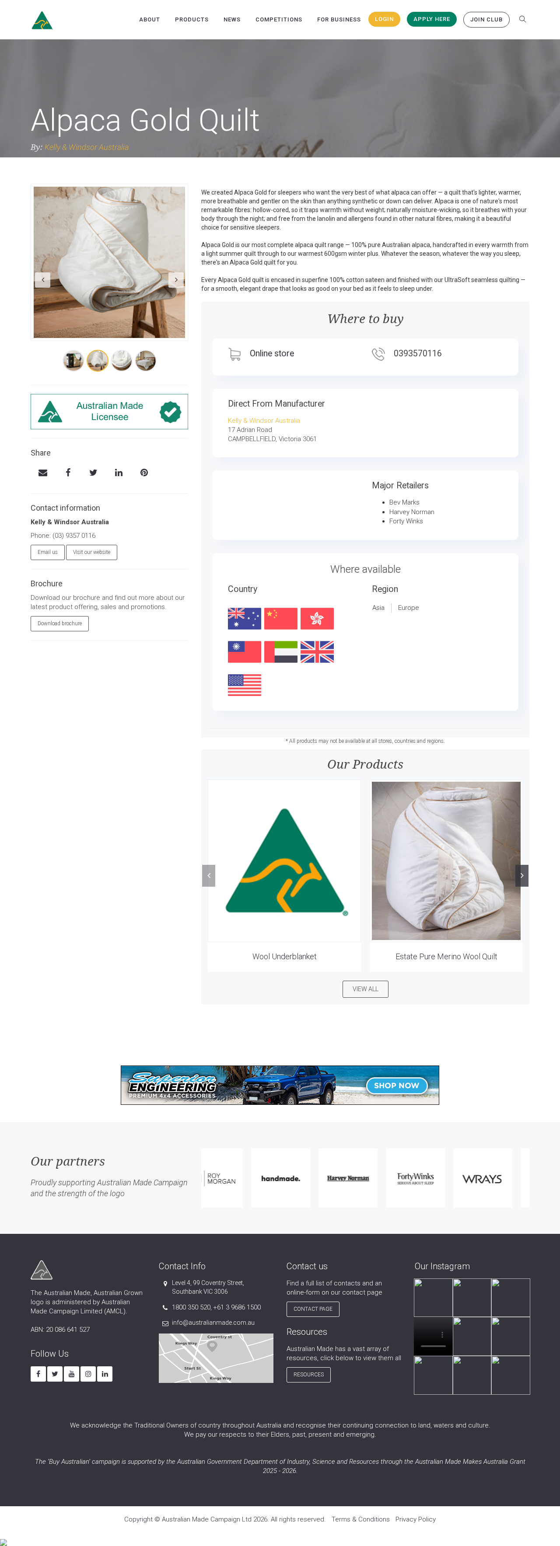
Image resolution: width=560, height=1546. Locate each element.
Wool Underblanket (284, 956)
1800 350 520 (191, 1307)
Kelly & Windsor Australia (87, 147)
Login (384, 19)
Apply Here (431, 19)
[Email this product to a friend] (42, 473)
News (232, 19)
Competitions (279, 19)
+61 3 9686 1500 (237, 1307)
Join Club (486, 19)
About (149, 19)
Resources (309, 1375)
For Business (339, 19)
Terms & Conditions (361, 1519)
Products (192, 19)
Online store (272, 353)
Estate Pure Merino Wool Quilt (446, 956)
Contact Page (313, 1309)
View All (365, 988)
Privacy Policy (416, 1519)
